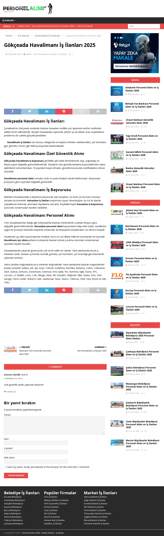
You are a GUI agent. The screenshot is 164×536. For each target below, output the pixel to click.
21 (145, 265)
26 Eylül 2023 (133, 142)
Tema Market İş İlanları (95, 510)
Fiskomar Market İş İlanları (96, 523)
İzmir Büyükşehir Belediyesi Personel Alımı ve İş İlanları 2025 (141, 424)
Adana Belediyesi (12, 513)
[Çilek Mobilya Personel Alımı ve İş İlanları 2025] (117, 245)
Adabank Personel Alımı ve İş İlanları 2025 (142, 89)
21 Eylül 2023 (133, 175)
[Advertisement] (55, 82)
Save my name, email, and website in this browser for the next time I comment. (48, 466)
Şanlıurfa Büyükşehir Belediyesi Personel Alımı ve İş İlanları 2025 (142, 405)
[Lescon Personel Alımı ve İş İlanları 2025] (117, 310)
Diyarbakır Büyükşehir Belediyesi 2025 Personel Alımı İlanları (140, 335)
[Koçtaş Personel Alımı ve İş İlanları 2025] (117, 294)
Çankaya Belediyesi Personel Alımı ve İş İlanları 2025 (142, 353)
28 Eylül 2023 (133, 126)
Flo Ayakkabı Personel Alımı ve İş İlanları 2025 (142, 276)
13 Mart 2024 (133, 393)
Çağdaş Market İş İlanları (96, 516)
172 (145, 431)
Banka (135, 79)
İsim (6, 438)
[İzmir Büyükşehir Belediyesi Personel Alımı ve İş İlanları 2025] (117, 423)
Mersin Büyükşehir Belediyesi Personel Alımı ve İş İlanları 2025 (142, 443)
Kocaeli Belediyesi (13, 496)
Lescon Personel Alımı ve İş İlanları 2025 (141, 308)
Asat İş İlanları (51, 510)
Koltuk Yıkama (48, 533)
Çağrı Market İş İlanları (95, 500)
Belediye (135, 324)
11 (144, 297)
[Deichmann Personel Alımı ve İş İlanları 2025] (117, 229)
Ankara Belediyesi (13, 516)
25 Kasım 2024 (134, 358)
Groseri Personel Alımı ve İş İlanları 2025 (141, 260)
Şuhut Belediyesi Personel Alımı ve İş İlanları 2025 (141, 369)
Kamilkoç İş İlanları (53, 523)
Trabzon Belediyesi (13, 520)
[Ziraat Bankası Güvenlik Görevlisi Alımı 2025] (117, 121)
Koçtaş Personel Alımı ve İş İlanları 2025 (140, 292)
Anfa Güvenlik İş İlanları (55, 503)
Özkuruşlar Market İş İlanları (97, 513)
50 (143, 342)
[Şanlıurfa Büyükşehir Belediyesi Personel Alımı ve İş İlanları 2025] (117, 404)
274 (145, 126)
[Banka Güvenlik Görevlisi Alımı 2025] (117, 170)
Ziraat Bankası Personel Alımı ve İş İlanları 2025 (143, 186)
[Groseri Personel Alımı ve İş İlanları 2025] (117, 261)
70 (144, 142)
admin (29, 54)
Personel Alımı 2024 (31, 533)
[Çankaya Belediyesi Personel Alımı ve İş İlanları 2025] (117, 353)
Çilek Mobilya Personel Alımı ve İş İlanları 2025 (142, 244)
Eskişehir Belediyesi (13, 503)
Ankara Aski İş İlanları (54, 520)
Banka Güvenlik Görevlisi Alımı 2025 (140, 170)
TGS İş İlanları (50, 496)
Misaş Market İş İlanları (95, 520)
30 (144, 158)
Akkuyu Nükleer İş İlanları (56, 500)
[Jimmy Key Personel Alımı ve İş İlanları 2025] (117, 212)
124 (145, 412)
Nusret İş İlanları (52, 516)
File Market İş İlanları (94, 506)
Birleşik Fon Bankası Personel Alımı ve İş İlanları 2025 (142, 105)
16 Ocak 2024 (133, 412)
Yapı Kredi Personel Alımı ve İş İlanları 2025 (142, 137)
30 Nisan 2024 (133, 94)
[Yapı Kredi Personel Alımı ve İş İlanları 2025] (117, 139)
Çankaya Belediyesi (13, 523)
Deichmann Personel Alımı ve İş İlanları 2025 (142, 227)
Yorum (7, 414)
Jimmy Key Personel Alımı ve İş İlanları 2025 (142, 212)
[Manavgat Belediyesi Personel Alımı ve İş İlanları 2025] (117, 385)
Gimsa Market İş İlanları (95, 496)
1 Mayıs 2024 (133, 217)
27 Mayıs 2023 (134, 191)
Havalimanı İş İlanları (47, 54)
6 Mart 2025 (133, 342)
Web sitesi (9, 457)
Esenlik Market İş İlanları (95, 503)
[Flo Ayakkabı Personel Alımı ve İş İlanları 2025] (117, 276)
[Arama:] (144, 26)
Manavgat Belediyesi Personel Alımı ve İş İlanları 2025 (141, 386)
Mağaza (135, 202)
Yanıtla (11, 392)
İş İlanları (8, 20)
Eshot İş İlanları (51, 506)
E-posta (8, 448)
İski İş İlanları (50, 513)
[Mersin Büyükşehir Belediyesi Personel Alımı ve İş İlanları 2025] (117, 442)
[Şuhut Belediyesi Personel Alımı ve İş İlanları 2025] (117, 371)
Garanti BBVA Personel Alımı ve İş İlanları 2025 (142, 153)
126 (145, 191)
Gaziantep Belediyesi (14, 500)
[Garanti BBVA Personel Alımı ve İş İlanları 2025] (117, 155)
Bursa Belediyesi (12, 510)
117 (145, 450)
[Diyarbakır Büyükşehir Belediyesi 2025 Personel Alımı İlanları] (117, 334)
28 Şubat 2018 (14, 54)
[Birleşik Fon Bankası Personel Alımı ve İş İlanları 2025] (117, 107)
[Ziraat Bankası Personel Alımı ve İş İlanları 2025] (117, 187)
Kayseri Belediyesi (13, 506)
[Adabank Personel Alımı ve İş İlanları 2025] (117, 91)
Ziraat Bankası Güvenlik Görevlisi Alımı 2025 (139, 121)
